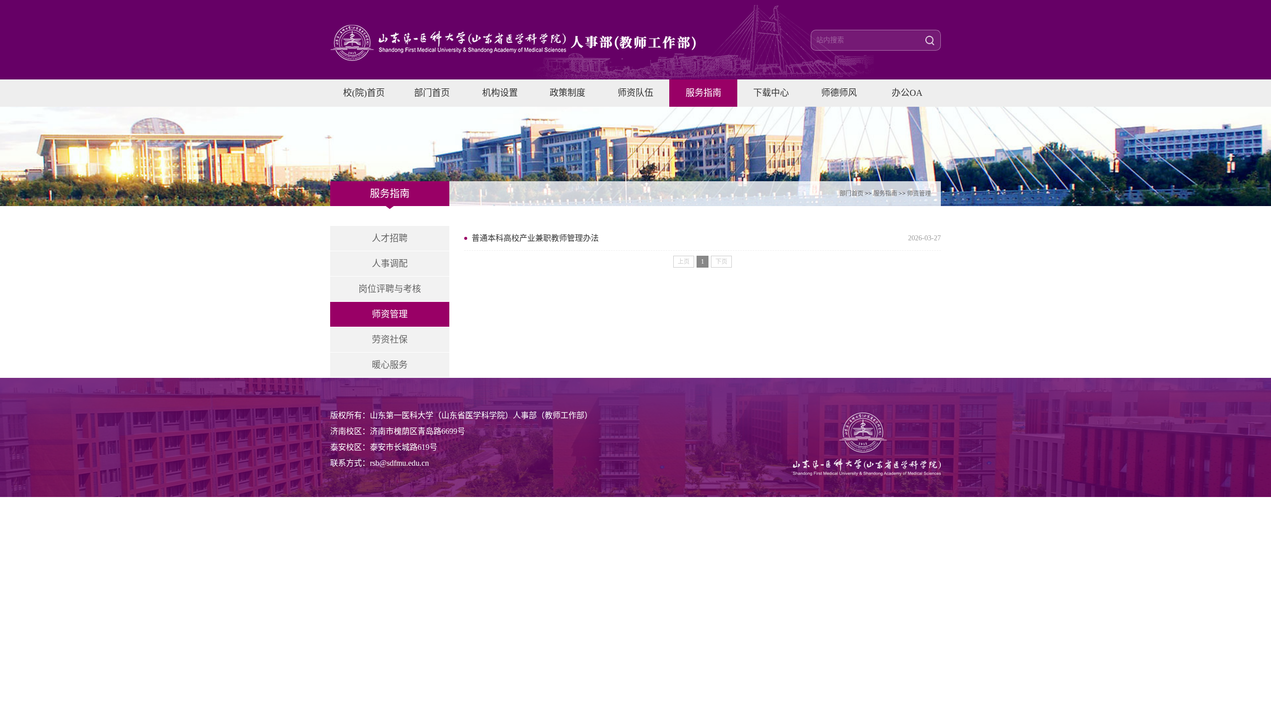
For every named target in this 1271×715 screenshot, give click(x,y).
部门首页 (851, 193)
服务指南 (885, 193)
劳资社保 (390, 340)
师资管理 (919, 193)
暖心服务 (390, 365)
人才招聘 (390, 238)
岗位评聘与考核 (389, 289)
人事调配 (390, 264)
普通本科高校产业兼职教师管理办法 (535, 238)
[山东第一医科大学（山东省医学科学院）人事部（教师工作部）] (528, 43)
